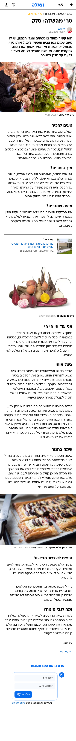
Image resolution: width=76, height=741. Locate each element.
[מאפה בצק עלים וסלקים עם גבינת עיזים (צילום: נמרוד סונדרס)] (38, 522)
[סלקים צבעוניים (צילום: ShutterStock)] (38, 291)
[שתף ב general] (6, 5)
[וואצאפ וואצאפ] (13, 5)
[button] (60, 4)
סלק (70, 652)
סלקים (63, 652)
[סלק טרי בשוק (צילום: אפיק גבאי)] (38, 90)
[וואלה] (38, 5)
